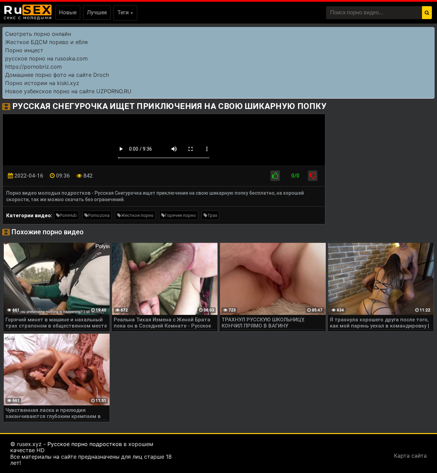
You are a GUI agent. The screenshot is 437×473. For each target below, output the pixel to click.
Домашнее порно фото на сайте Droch (57, 74)
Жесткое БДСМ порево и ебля (46, 42)
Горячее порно (180, 215)
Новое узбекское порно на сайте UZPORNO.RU (68, 91)
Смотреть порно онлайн (38, 33)
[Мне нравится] (275, 175)
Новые (67, 12)
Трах (212, 215)
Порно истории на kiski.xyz (42, 83)
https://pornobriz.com (33, 66)
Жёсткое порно (137, 215)
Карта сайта (410, 455)
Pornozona (99, 215)
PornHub (68, 215)
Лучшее (97, 12)
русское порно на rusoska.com (46, 58)
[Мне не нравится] (313, 175)
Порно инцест (24, 50)
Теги (125, 12)
